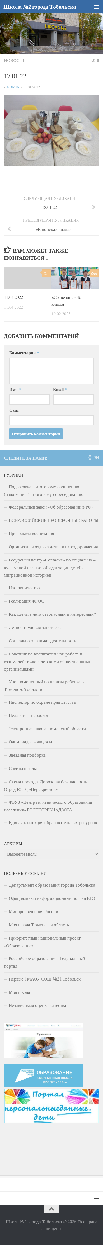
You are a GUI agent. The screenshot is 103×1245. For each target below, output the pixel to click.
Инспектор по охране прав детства (42, 702)
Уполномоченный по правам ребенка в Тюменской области (44, 685)
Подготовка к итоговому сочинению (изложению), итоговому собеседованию (43, 490)
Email (60, 389)
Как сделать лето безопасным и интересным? (52, 614)
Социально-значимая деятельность (42, 640)
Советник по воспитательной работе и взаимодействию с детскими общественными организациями (47, 661)
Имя (15, 389)
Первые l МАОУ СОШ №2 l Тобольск (45, 979)
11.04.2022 (13, 297)
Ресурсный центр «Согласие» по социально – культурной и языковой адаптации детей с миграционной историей (49, 567)
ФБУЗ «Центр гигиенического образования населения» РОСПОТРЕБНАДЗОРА (48, 806)
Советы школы (23, 768)
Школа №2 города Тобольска (39, 6)
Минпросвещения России (33, 911)
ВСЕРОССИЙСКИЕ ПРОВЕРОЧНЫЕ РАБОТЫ (54, 520)
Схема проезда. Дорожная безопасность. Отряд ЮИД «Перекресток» (46, 785)
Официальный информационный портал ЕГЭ (52, 898)
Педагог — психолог (29, 715)
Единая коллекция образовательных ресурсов (53, 822)
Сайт (14, 410)
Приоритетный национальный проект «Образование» (42, 942)
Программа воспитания (31, 533)
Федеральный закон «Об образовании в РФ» (51, 507)
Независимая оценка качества (37, 1005)
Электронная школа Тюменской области (47, 728)
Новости (15, 60)
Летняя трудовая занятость (35, 627)
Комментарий (24, 352)
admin (13, 86)
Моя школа (19, 992)
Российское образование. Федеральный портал (44, 962)
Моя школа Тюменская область (39, 925)
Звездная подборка (27, 755)
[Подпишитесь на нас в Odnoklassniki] (89, 457)
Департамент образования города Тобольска (52, 885)
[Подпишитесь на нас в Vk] (96, 457)
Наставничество (24, 588)
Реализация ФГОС (26, 601)
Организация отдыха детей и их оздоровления (53, 546)
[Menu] (96, 6)
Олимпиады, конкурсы (30, 742)
